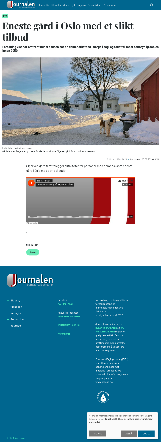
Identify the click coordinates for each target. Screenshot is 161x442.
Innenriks (44, 4)
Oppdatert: (135, 159)
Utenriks (56, 4)
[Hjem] (21, 5)
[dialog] (122, 425)
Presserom (109, 4)
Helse (33, 252)
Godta (146, 433)
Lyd (73, 4)
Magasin (81, 4)
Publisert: (112, 159)
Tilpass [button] (98, 433)
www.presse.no (104, 381)
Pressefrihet (95, 4)
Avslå (128, 433)
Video (66, 4)
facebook (16, 306)
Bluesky (15, 300)
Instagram (17, 313)
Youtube (16, 325)
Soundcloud (18, 319)
